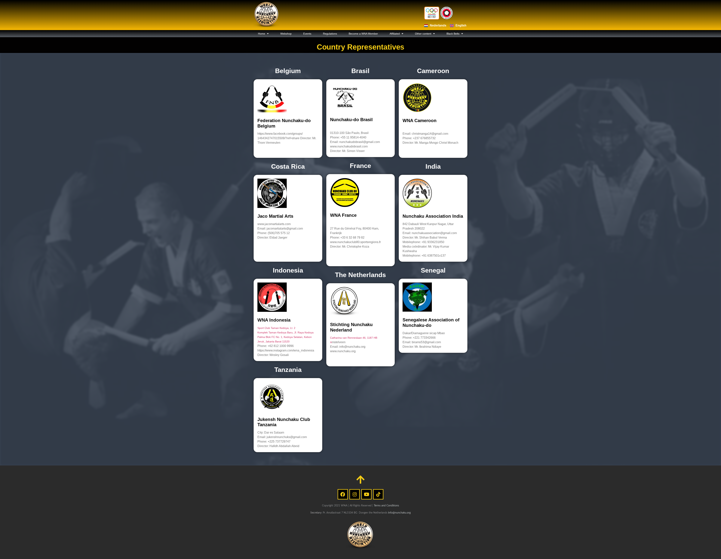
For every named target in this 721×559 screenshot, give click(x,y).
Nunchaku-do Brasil (351, 119)
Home (261, 33)
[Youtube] (366, 494)
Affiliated (395, 33)
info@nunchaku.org (399, 512)
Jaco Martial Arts (275, 216)
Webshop (286, 33)
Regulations (330, 33)
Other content (423, 33)
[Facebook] (343, 494)
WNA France (343, 215)
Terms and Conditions (386, 505)
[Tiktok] (378, 494)
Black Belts (452, 33)
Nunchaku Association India (433, 216)
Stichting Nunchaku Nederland (351, 327)
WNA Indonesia (273, 320)
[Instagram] (354, 494)
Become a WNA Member (363, 33)
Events (307, 33)
